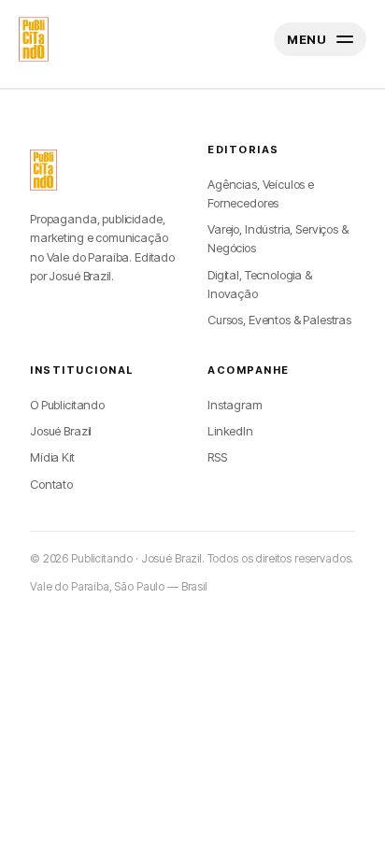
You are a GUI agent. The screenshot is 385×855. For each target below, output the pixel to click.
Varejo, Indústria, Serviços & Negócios (278, 238)
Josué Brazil (61, 430)
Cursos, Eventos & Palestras (279, 319)
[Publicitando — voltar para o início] (43, 170)
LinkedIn (230, 430)
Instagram (235, 404)
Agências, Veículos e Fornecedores (260, 193)
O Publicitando (67, 404)
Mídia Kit (52, 456)
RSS (217, 456)
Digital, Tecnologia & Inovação (259, 284)
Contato (51, 484)
